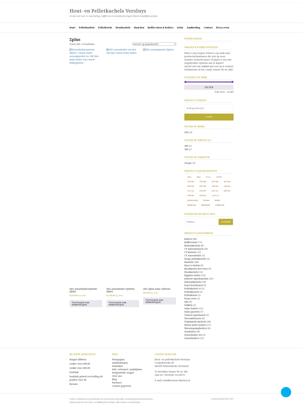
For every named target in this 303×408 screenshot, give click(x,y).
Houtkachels (123, 27)
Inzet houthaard (193, 285)
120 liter (219, 177)
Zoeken (209, 117)
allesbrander (192, 200)
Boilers (188, 239)
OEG (186, 132)
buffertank (205, 205)
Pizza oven (222, 27)
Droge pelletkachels (195, 259)
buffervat (219, 205)
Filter (209, 87)
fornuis (73, 384)
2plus (189, 177)
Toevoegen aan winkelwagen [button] (80, 303)
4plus (199, 177)
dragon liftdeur (77, 359)
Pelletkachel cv (192, 288)
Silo (186, 302)
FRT (232, 399)
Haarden (139, 27)
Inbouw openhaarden (196, 278)
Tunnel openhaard (194, 315)
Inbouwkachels (192, 282)
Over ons (117, 376)
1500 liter (227, 186)
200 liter (202, 182)
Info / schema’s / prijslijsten (127, 369)
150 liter (190, 182)
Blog (114, 379)
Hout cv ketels (192, 265)
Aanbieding (193, 27)
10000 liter (215, 195)
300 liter (215, 182)
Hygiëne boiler (192, 275)
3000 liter (226, 191)
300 (186, 149)
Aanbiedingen (120, 363)
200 (186, 146)
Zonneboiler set (193, 335)
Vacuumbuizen (192, 318)
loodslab (74, 372)
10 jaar (188, 163)
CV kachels (190, 252)
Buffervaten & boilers (161, 27)
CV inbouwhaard (193, 249)
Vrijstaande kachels (195, 321)
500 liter (190, 186)
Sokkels (188, 305)
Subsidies (117, 366)
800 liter (202, 186)
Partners (117, 382)
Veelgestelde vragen (123, 372)
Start (72, 27)
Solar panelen (192, 311)
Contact (208, 27)
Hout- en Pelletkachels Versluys (107, 11)
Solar (180, 27)
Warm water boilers (195, 325)
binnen (206, 200)
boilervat (191, 205)
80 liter (208, 177)
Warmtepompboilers (195, 328)
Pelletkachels (87, 27)
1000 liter (215, 186)
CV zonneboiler (192, 255)
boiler (217, 200)
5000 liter (202, 195)
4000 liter (190, 195)
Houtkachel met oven (196, 268)
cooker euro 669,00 (79, 363)
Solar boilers (191, 308)
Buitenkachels (192, 245)
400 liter (227, 182)
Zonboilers (190, 331)
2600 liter (214, 191)
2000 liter (190, 191)
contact (205, 66)
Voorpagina (118, 359)
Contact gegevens (121, 386)
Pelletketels (105, 27)
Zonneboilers (191, 338)
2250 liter (202, 191)
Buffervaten (190, 242)
